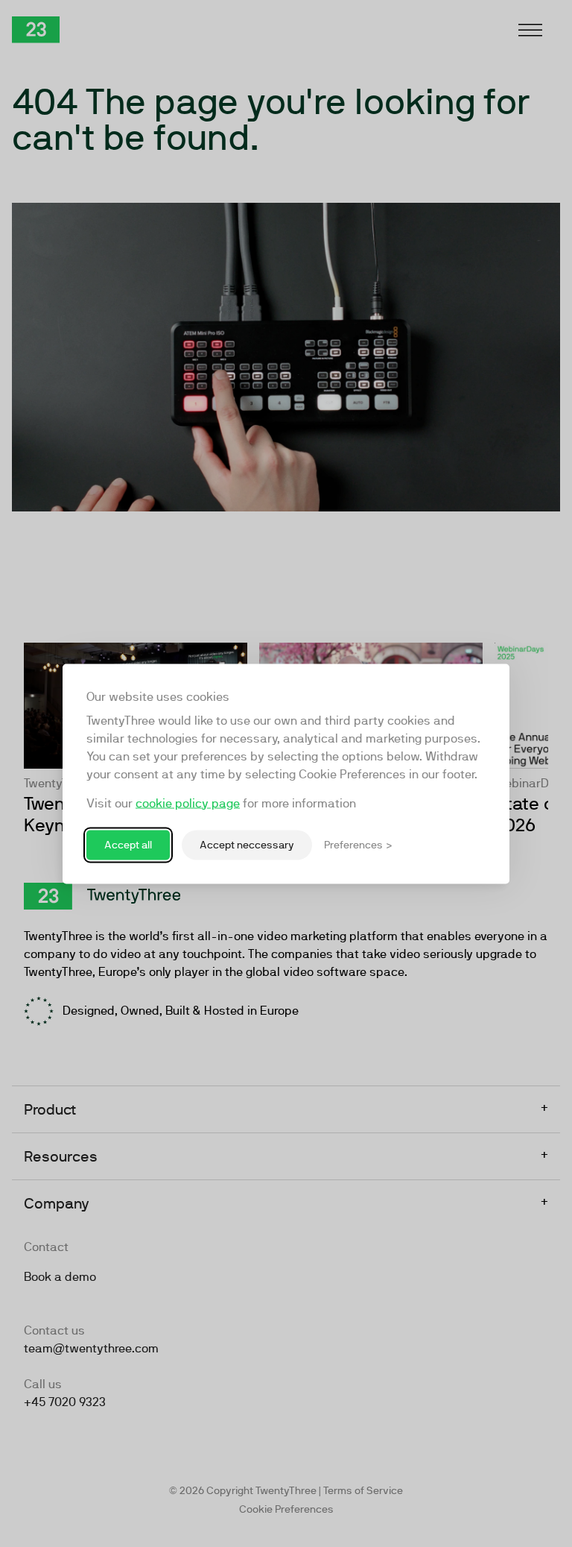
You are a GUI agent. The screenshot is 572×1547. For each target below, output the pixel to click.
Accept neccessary (247, 845)
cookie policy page (188, 802)
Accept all (128, 845)
